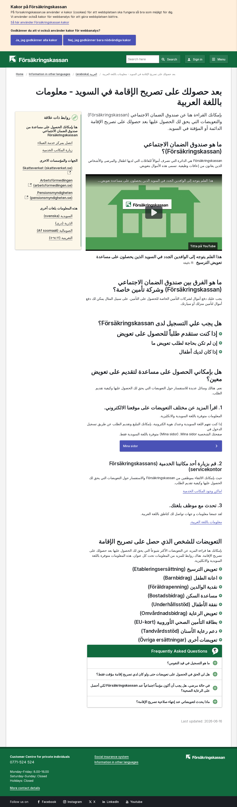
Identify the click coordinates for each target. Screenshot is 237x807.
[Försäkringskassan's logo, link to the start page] (38, 59)
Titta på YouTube (203, 246)
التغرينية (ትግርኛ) (61, 238)
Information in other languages (116, 762)
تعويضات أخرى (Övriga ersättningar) (178, 640)
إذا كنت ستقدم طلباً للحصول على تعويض (167, 333)
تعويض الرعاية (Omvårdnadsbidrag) (179, 613)
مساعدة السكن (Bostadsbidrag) (183, 596)
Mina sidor (136, 448)
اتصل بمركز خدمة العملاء (55, 143)
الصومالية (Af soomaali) (55, 230)
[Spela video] (153, 212)
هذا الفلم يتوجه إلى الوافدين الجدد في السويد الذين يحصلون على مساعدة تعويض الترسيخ (155, 180)
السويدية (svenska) (58, 216)
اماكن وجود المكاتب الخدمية (202, 491)
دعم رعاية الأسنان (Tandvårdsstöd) (179, 631)
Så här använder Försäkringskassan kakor (40, 22)
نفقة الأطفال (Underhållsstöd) (184, 604)
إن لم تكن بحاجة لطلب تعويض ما (184, 343)
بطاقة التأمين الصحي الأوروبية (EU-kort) (176, 622)
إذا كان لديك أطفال (198, 352)
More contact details (25, 788)
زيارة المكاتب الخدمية (57, 150)
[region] (154, 212)
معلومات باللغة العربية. (206, 522)
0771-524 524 (22, 762)
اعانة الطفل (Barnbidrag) (190, 578)
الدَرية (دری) (64, 223)
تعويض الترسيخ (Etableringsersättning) (174, 569)
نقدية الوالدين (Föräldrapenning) (183, 587)
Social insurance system (111, 757)
